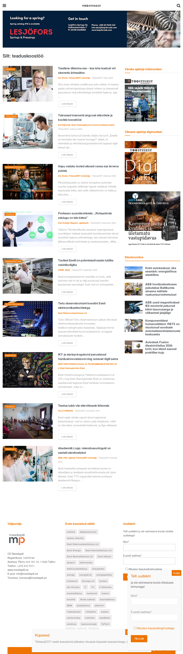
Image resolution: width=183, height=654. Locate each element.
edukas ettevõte (75, 538)
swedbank (105, 617)
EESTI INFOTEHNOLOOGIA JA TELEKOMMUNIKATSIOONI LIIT (87, 364)
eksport (71, 562)
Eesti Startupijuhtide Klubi (72, 368)
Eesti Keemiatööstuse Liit (99, 550)
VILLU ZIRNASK (65, 410)
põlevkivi (99, 605)
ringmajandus (74, 611)
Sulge (176, 573)
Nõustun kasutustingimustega (145, 569)
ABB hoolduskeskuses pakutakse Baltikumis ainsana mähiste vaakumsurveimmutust (161, 289)
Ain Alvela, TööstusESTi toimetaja (74, 77)
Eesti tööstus (104, 556)
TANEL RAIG (64, 270)
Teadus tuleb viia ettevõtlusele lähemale (83, 405)
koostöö (71, 599)
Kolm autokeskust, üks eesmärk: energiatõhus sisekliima (161, 271)
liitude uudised (87, 599)
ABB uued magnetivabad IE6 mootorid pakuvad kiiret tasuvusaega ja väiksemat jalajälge (162, 307)
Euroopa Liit (88, 581)
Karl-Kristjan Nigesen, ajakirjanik (73, 223)
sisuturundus (73, 617)
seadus (104, 611)
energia (71, 574)
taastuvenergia (89, 623)
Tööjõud (11, 116)
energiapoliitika (104, 574)
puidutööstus (83, 605)
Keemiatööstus (15, 167)
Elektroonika (14, 304)
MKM (69, 605)
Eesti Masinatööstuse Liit (80, 556)
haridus (103, 581)
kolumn (105, 593)
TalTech (105, 623)
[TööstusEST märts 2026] (141, 162)
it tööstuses (106, 587)
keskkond (92, 593)
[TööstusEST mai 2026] (141, 99)
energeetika (98, 568)
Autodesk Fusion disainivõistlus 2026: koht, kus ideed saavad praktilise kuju (161, 347)
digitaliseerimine (88, 531)
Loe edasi (67, 103)
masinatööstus (107, 599)
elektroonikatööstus (77, 568)
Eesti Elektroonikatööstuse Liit (72, 313)
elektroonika (86, 562)
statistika (90, 617)
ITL (93, 587)
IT (85, 587)
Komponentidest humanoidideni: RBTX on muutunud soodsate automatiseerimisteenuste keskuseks (162, 327)
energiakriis (86, 574)
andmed (71, 531)
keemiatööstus (74, 593)
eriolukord (72, 581)
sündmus (71, 623)
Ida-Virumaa (73, 587)
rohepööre (91, 611)
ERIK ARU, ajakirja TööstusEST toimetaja (77, 457)
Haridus (11, 355)
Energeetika (13, 261)
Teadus (10, 69)
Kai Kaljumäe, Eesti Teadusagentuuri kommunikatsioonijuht (86, 124)
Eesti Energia (74, 550)
